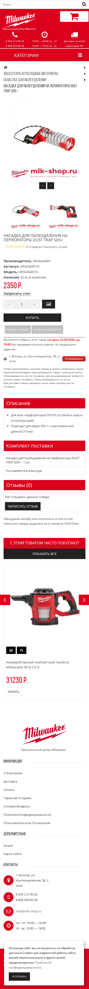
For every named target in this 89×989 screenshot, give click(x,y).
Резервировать (74, 358)
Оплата (9, 790)
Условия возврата (17, 806)
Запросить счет (17, 293)
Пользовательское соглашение (27, 823)
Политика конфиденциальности (27, 814)
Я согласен (19, 976)
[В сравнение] (48, 304)
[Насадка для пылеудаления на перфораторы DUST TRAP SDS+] (25, 211)
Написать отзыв (55, 247)
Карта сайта (12, 854)
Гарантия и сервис (18, 798)
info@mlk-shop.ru (28, 911)
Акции (8, 845)
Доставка (10, 781)
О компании (13, 773)
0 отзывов (33, 247)
